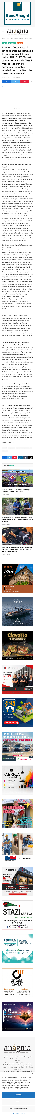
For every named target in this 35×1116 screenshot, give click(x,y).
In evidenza (12, 43)
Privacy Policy (21, 1113)
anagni (5, 448)
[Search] (32, 32)
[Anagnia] (17, 31)
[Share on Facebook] (6, 81)
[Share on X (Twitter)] (15, 81)
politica (29, 448)
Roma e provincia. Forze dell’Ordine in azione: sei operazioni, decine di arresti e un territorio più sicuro (17, 520)
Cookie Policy (13, 1113)
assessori (11, 448)
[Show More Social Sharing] (31, 81)
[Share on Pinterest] (24, 81)
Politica (19, 43)
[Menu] (3, 32)
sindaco (5, 450)
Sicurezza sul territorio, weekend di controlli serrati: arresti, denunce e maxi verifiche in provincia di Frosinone (17, 549)
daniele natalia (21, 448)
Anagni (5, 43)
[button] (32, 1074)
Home (3, 38)
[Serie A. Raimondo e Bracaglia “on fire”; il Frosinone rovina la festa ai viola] (17, 478)
